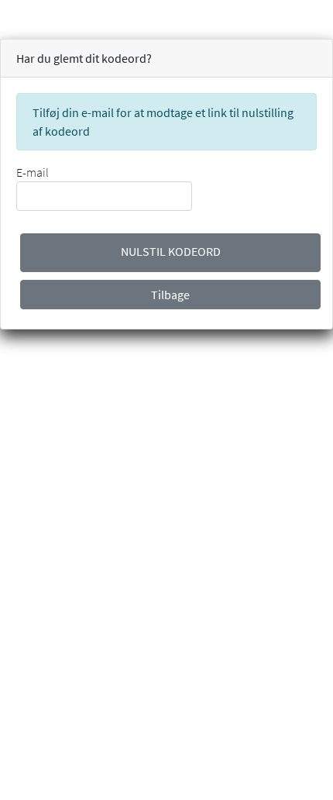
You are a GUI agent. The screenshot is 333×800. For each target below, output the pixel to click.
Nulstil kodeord (171, 251)
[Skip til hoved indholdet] (1, 9)
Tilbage (170, 294)
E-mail (32, 172)
